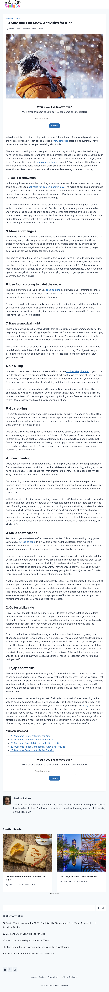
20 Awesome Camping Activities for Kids (32, 739)
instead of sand (27, 542)
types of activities (45, 162)
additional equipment (77, 371)
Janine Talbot (14, 29)
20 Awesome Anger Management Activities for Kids (37, 746)
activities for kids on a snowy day (46, 187)
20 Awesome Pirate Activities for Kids (30, 736)
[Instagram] (15, 969)
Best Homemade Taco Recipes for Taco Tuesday (28, 953)
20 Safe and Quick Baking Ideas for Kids (24, 933)
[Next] (103, 862)
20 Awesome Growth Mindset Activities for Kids (35, 743)
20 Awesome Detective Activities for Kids (32, 750)
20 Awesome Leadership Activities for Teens (26, 940)
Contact (42, 977)
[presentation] (27, 853)
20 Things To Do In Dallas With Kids (78, 876)
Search (101, 908)
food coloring (53, 290)
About (34, 977)
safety (84, 705)
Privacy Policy (53, 977)
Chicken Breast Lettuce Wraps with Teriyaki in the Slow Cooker (36, 947)
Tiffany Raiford (68, 881)
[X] (10, 969)
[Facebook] (5, 969)
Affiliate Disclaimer (70, 977)
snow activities (60, 140)
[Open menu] (104, 4)
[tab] (50, 893)
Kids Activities (13, 18)
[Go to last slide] (6, 862)
